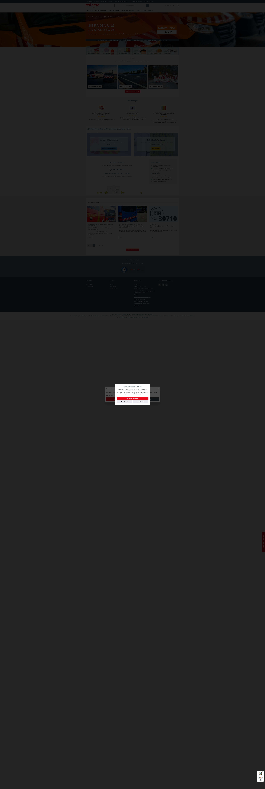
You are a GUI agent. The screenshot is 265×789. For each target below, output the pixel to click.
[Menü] (263, 772)
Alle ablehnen (124, 401)
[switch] (260, 780)
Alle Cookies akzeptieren (133, 398)
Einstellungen (140, 401)
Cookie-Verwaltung (137, 393)
